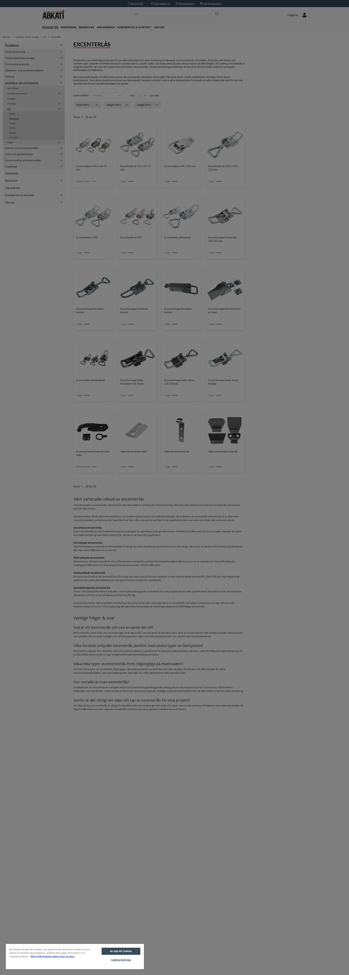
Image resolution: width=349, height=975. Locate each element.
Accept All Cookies (121, 951)
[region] (75, 956)
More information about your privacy (53, 956)
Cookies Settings (121, 960)
